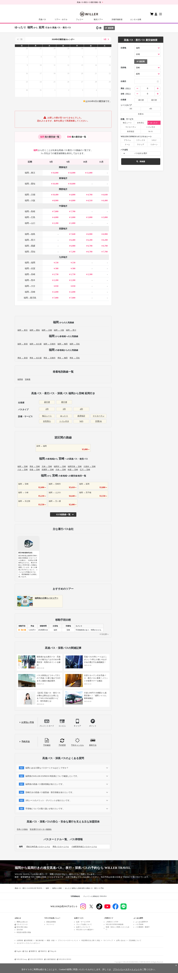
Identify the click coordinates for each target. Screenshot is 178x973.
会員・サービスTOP (83, 922)
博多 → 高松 (75, 358)
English (19, 951)
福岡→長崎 (30, 274)
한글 (26, 951)
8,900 (56, 200)
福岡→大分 (30, 286)
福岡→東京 (30, 173)
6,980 (73, 246)
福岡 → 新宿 (22, 344)
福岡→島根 (30, 211)
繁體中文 (34, 951)
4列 (81, 409)
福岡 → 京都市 (50, 344)
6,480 (73, 240)
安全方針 (20, 930)
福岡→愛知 (30, 184)
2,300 (90, 274)
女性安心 (47, 421)
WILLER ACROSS (65, 959)
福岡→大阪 (30, 200)
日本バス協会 (22, 829)
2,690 (56, 292)
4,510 (90, 200)
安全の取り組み (22, 927)
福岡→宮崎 (30, 292)
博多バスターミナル (61, 847)
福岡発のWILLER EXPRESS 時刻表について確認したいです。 (52, 776)
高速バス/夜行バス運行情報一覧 (89, 2)
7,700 (73, 211)
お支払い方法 (27, 722)
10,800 (72, 184)
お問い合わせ (120, 940)
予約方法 (25, 741)
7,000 (56, 298)
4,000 (56, 217)
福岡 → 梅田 (62, 344)
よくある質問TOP (142, 922)
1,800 (73, 223)
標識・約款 (51, 940)
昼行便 (47, 402)
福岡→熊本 (30, 280)
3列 (64, 409)
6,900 (90, 234)
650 (56, 286)
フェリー (79, 19)
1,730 (56, 274)
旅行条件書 (40, 940)
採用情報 (29, 940)
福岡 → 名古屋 (36, 344)
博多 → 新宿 (22, 358)
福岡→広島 (30, 217)
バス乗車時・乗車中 (143, 927)
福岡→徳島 (30, 234)
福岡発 (20, 379)
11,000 (89, 173)
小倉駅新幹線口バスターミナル (84, 847)
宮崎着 (27, 379)
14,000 (72, 173)
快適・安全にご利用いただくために (117, 928)
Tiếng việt (53, 951)
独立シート (47, 416)
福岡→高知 (30, 252)
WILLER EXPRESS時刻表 (114, 924)
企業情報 (20, 940)
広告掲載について (135, 940)
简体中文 (44, 951)
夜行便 (64, 402)
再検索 (142, 162)
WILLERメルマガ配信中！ (85, 930)
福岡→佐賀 (30, 268)
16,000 (55, 173)
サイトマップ (108, 940)
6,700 (90, 246)
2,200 (56, 223)
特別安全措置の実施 (24, 932)
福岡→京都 (30, 195)
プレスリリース (22, 924)
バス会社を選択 (140, 153)
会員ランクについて (83, 927)
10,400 (55, 184)
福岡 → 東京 (22, 330)
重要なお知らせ (22, 922)
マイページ (50, 924)
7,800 (56, 211)
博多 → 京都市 (50, 358)
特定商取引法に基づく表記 (90, 940)
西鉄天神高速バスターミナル (38, 847)
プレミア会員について (84, 924)
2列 (46, 409)
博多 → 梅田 (62, 358)
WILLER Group (22, 959)
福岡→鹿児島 (30, 298)
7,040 (73, 234)
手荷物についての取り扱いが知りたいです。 (45, 809)
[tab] (49, 136)
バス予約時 (139, 924)
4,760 (90, 195)
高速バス (42, 19)
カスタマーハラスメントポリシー (28, 943)
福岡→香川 (30, 240)
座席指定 (81, 416)
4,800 (73, 195)
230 (56, 262)
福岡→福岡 (30, 262)
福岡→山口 (30, 223)
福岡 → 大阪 (59, 330)
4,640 (105, 195)
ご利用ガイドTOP (112, 922)
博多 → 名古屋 (36, 358)
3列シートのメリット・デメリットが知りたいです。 (48, 800)
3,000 (73, 217)
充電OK (98, 421)
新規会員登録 (51, 922)
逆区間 (110, 28)
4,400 (105, 200)
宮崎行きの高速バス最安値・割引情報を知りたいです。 (49, 792)
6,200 (90, 240)
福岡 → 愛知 (35, 330)
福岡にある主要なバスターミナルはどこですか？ (46, 768)
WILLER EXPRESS (36, 959)
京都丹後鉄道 (117, 19)
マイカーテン (98, 416)
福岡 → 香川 (71, 330)
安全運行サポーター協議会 (41, 829)
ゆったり (64, 416)
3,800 (90, 217)
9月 (105, 39)
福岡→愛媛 (30, 246)
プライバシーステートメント (68, 940)
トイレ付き (64, 421)
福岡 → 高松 (75, 344)
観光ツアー (98, 19)
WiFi (81, 421)
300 (56, 268)
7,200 (73, 252)
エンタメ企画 (135, 19)
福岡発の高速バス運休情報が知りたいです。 (45, 784)
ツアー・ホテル (61, 19)
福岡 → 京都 (47, 330)
